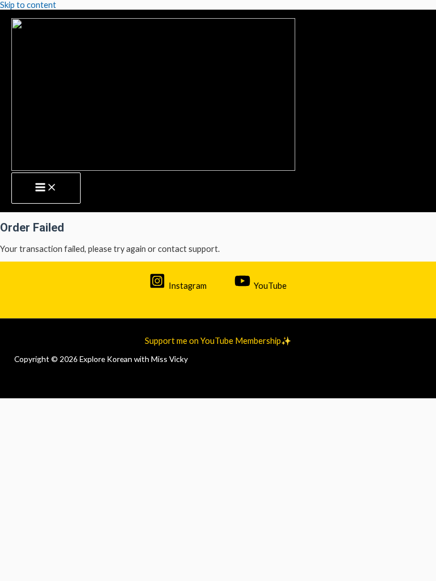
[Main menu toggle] (46, 188)
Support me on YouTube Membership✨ (218, 341)
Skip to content (28, 5)
